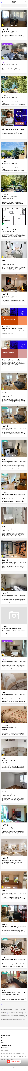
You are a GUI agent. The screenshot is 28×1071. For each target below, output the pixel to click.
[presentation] (2, 18)
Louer (14, 1069)
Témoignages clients (6, 1045)
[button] (11, 25)
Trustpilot (22, 1053)
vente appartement (5, 1016)
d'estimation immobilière (10, 1020)
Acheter (2, 1069)
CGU (2, 1040)
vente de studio (13, 1016)
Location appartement (5, 1008)
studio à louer (12, 1013)
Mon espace (25, 1069)
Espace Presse (4, 1050)
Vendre (8, 1069)
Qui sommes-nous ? (5, 1035)
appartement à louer (5, 1013)
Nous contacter (4, 1037)
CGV (2, 1042)
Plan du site (4, 1033)
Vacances (19, 1069)
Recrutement (4, 1047)
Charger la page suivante (7, 1004)
